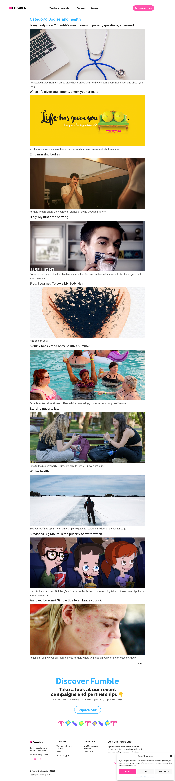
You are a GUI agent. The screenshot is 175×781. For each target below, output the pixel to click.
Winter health (39, 471)
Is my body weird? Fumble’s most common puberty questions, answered (82, 25)
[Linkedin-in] (35, 759)
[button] (171, 756)
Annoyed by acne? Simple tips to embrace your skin (67, 600)
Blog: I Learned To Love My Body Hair (56, 283)
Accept (127, 771)
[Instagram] (40, 759)
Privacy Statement (149, 777)
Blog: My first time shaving (49, 217)
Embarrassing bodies (45, 154)
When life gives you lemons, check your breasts (64, 92)
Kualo (49, 775)
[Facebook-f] (31, 759)
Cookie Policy (139, 777)
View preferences (163, 771)
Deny (145, 771)
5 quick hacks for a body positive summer (60, 346)
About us (81, 8)
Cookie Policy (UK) (63, 756)
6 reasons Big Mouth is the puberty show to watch (66, 534)
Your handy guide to (59, 8)
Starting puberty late (44, 409)
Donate (94, 8)
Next (141, 663)
